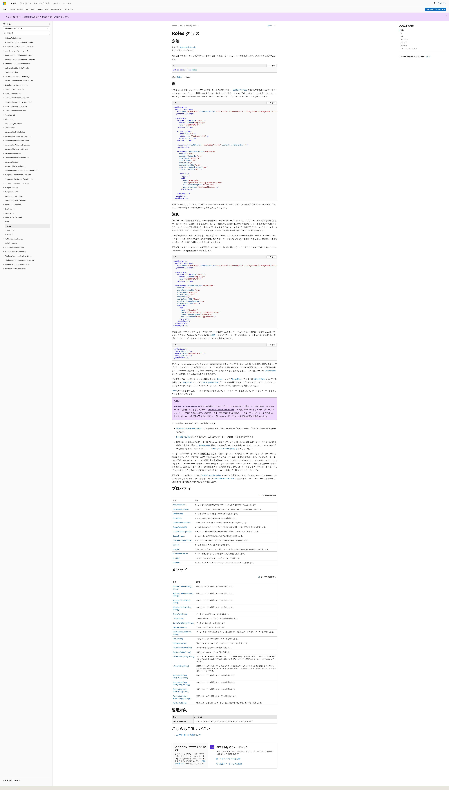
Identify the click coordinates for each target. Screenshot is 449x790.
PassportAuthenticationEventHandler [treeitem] (19, 179)
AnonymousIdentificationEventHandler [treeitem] (20, 59)
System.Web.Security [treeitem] (13, 38)
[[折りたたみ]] (49, 24)
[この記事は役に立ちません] (429, 56)
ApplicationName (179, 505)
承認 (213, 335)
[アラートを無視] (446, 15)
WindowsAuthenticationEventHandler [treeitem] (19, 260)
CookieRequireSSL (180, 527)
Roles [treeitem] (9, 226)
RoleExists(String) (179, 703)
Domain (176, 545)
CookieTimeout (179, 536)
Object (179, 77)
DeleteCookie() (178, 618)
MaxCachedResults (180, 554)
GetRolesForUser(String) (182, 647)
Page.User (236, 379)
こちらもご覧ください (408, 48)
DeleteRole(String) (180, 627)
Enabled (176, 549)
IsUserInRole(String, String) (183, 656)
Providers (176, 563)
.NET (181, 26)
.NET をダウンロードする (435, 9)
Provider (176, 558)
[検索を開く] (434, 3)
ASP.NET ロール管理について (188, 735)
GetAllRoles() (178, 639)
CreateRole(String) (180, 614)
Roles (219, 379)
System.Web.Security (188, 47)
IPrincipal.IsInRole (210, 382)
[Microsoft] (4, 3)
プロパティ (404, 39)
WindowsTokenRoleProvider (187, 406)
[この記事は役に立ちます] (426, 56)
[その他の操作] (275, 26)
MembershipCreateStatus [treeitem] (15, 132)
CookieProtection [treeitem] (11, 72)
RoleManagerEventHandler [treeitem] (15, 200)
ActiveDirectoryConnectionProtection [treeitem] (19, 42)
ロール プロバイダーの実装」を (224, 448)
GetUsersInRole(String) (182, 652)
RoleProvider (205, 445)
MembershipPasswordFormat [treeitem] (16, 149)
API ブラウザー (191, 26)
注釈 (402, 36)
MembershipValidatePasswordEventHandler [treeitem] (22, 170)
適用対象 (403, 45)
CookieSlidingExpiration (182, 531)
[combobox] (26, 28)
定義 (402, 30)
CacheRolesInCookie (181, 509)
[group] (224, 153)
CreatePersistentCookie (182, 540)
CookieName (178, 514)
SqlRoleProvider (240, 90)
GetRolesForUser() (180, 643)
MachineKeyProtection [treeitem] (13, 123)
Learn (174, 26)
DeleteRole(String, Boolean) (183, 623)
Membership (270, 370)
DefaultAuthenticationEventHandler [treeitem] (19, 81)
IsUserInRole (259, 379)
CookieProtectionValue (211, 475)
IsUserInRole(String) (181, 666)
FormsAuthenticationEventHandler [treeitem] (18, 102)
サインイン (442, 3)
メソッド (403, 42)
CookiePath (177, 518)
